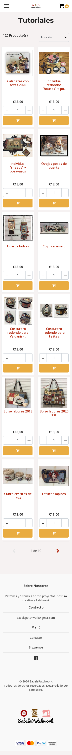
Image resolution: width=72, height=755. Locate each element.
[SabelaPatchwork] (36, 6)
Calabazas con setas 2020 (18, 83)
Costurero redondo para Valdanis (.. (18, 333)
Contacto (36, 637)
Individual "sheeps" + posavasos (18, 167)
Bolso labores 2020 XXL (54, 413)
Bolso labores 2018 (18, 411)
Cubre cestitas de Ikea (18, 496)
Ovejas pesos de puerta (54, 165)
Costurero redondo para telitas (54, 333)
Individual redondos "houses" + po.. (54, 85)
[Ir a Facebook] (36, 658)
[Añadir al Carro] (18, 120)
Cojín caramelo (54, 246)
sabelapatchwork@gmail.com (36, 618)
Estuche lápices (54, 494)
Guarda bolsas (18, 246)
